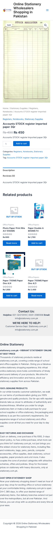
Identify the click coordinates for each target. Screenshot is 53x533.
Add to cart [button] (36, 243)
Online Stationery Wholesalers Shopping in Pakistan (27, 10)
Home (5, 108)
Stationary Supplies (19, 108)
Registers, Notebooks (13, 119)
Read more (11, 243)
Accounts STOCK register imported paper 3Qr (27, 157)
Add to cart (21, 143)
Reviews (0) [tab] (9, 176)
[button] (45, 25)
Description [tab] (9, 170)
